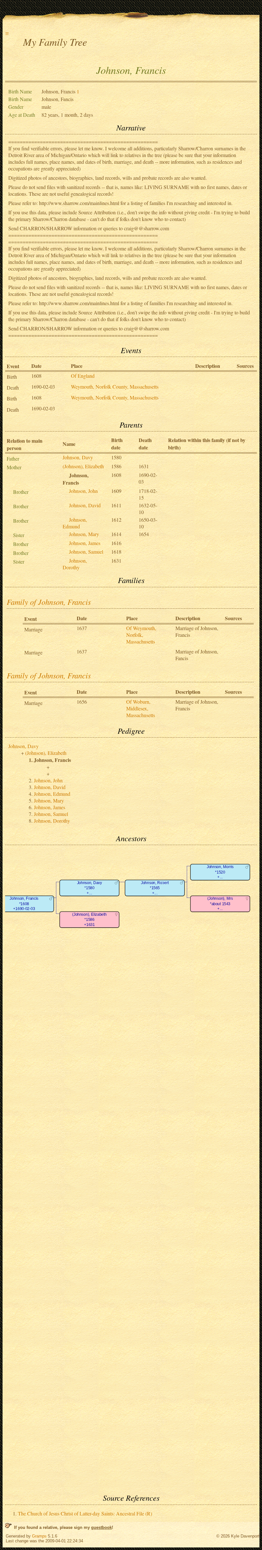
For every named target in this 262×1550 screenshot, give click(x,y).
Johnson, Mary (84, 534)
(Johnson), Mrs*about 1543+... (220, 904)
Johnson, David (85, 505)
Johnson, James (84, 543)
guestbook (101, 1527)
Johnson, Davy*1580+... (89, 888)
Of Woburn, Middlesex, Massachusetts (140, 708)
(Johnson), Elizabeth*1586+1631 (89, 919)
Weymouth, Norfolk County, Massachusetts (114, 386)
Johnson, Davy (78, 457)
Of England (83, 375)
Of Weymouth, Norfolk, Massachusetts (141, 635)
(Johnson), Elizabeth (83, 466)
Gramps (39, 1536)
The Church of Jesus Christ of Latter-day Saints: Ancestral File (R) (85, 1513)
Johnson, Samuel (86, 551)
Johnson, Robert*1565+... (155, 888)
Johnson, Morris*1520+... (220, 872)
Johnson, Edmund (75, 523)
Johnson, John (83, 490)
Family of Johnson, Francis (49, 602)
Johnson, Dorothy (75, 564)
